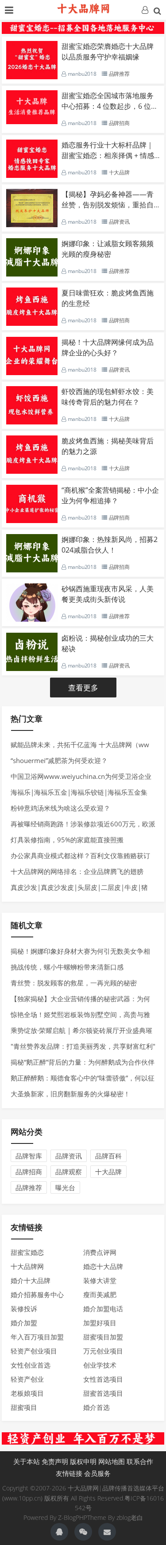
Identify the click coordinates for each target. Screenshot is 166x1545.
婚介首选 (96, 1407)
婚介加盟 (24, 1322)
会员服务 (97, 1473)
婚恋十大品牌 (103, 1266)
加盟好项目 (99, 1322)
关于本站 (26, 1461)
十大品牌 (108, 1171)
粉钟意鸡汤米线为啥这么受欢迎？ (60, 808)
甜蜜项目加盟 (103, 1336)
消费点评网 (99, 1252)
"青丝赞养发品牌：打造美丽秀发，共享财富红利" (83, 1046)
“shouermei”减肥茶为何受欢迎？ (59, 760)
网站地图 (111, 1461)
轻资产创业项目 (34, 1350)
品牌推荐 (28, 1187)
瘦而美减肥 (99, 1294)
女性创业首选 (30, 1365)
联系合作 (140, 1461)
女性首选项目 (103, 1379)
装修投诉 (24, 1308)
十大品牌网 (27, 1266)
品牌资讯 (68, 1155)
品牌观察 (68, 1171)
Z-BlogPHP (72, 1517)
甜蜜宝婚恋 (27, 1252)
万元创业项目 (103, 1350)
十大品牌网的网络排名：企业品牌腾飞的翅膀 (77, 871)
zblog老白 (129, 1517)
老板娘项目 (27, 1393)
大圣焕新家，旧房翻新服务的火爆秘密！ (70, 1093)
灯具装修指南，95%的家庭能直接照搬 (67, 839)
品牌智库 (28, 1155)
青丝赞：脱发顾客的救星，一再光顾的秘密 (74, 982)
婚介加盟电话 (103, 1308)
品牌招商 (28, 1171)
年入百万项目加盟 (37, 1336)
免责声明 (55, 1461)
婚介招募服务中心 (37, 1294)
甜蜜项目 (24, 1407)
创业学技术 (99, 1365)
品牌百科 (108, 1155)
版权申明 (83, 1461)
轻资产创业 (27, 1379)
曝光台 (65, 1187)
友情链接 (69, 1473)
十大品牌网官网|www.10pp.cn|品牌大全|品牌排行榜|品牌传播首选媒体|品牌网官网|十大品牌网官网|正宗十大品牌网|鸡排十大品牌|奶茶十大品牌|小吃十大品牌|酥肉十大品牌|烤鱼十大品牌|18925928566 (83, 9)
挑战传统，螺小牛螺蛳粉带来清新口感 (67, 966)
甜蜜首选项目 (103, 1393)
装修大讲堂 (99, 1280)
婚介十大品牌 (30, 1280)
